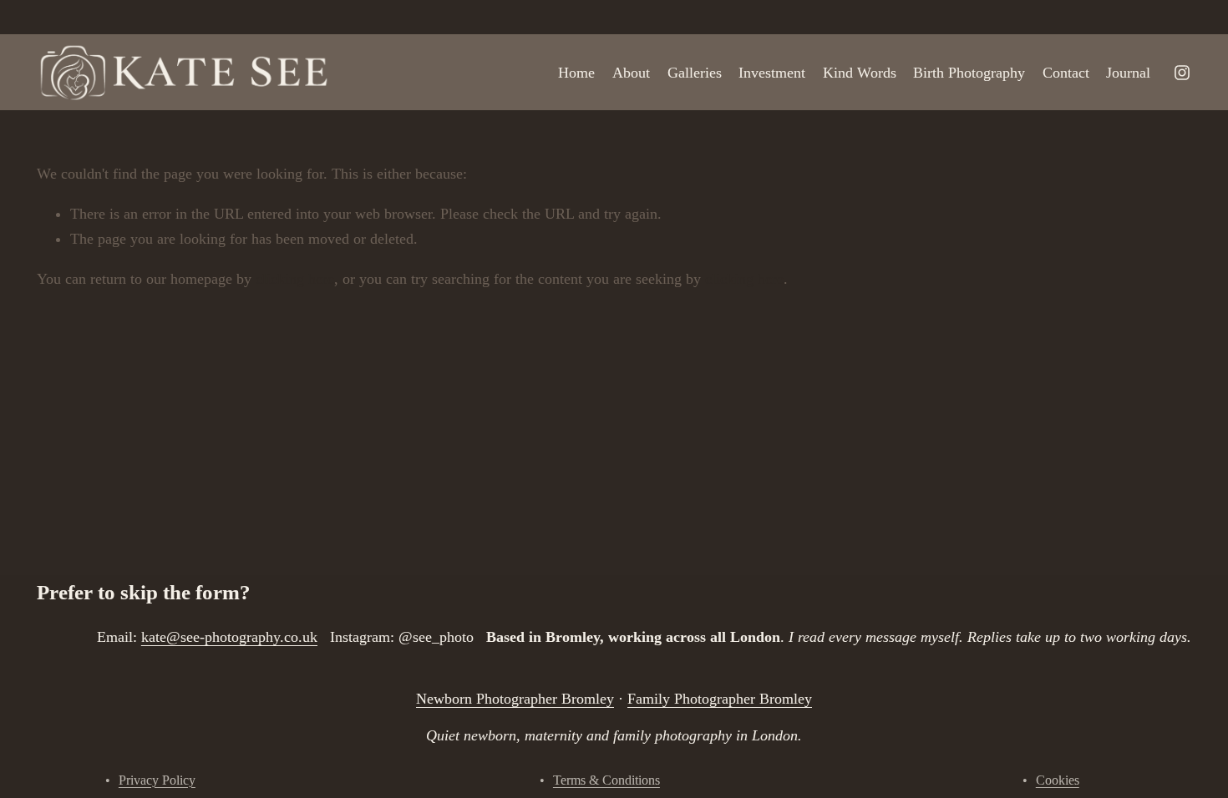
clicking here (295, 278)
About (631, 72)
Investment (771, 72)
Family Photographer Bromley (719, 698)
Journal (1128, 72)
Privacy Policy (157, 780)
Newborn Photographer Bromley (515, 698)
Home (576, 72)
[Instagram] (1182, 72)
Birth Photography (969, 72)
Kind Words (859, 72)
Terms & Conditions (606, 780)
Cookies (1057, 780)
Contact (1066, 72)
